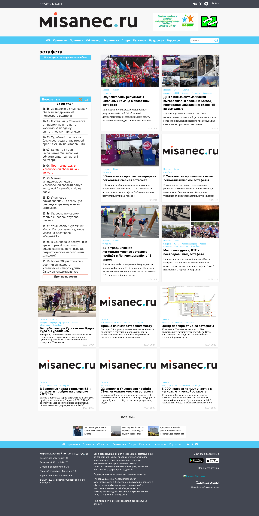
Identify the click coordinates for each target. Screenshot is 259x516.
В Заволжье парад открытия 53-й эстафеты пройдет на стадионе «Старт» (65, 391)
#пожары (167, 246)
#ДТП (176, 93)
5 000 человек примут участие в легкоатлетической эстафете (187, 390)
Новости (106, 90)
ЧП (48, 40)
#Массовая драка (189, 244)
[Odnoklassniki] (200, 4)
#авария (166, 93)
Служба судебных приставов (205, 487)
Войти (215, 3)
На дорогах (156, 40)
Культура (139, 40)
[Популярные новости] (86, 99)
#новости (173, 385)
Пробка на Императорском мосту (126, 326)
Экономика (111, 40)
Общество (93, 40)
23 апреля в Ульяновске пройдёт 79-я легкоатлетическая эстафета (127, 390)
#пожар (185, 93)
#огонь (203, 244)
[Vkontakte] (195, 4)
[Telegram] (206, 4)
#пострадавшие (181, 246)
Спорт (126, 40)
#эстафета (107, 93)
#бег (42, 385)
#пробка (127, 322)
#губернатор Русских (59, 322)
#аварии (167, 244)
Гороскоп (173, 40)
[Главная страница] (88, 18)
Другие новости (65, 276)
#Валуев (43, 322)
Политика (76, 40)
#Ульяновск (45, 325)
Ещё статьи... (128, 416)
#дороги (165, 322)
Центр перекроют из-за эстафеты (188, 326)
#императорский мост (111, 322)
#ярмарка (207, 93)
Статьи (186, 90)
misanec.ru (45, 482)
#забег (75, 322)
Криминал (60, 40)
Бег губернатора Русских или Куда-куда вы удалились (67, 329)
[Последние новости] (80, 99)
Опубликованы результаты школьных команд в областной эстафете (126, 101)
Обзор (177, 90)
